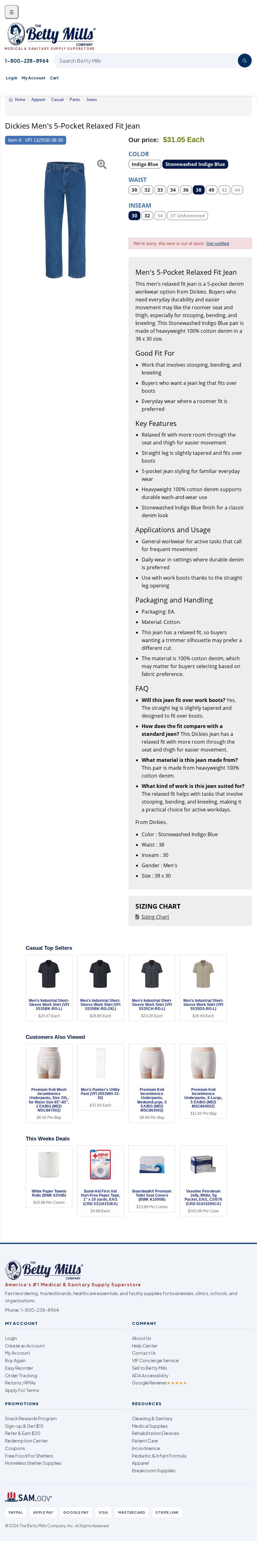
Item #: (15, 140)
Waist (137, 179)
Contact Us (144, 1353)
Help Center (145, 1345)
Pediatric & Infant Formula (159, 1456)
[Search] (245, 60)
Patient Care (145, 1440)
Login (11, 1338)
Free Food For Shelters (29, 1456)
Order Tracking (21, 1375)
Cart (54, 78)
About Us (141, 1338)
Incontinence (146, 1448)
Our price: (143, 140)
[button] (9, 219)
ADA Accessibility (150, 1375)
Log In (11, 78)
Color (138, 153)
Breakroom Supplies (154, 1470)
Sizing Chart (155, 916)
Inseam (139, 205)
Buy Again (15, 1360)
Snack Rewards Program (31, 1418)
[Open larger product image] (66, 219)
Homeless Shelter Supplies (33, 1463)
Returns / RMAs (20, 1382)
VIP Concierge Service (155, 1360)
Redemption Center (26, 1440)
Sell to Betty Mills (149, 1368)
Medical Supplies (150, 1426)
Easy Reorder (19, 1368)
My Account (33, 78)
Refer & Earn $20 (22, 1433)
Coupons (15, 1448)
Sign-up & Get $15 (24, 1426)
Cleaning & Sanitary (152, 1418)
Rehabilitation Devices (155, 1433)
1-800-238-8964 (27, 61)
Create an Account (25, 1345)
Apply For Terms (22, 1390)
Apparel (140, 1463)
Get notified (217, 243)
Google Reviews (159, 1382)
